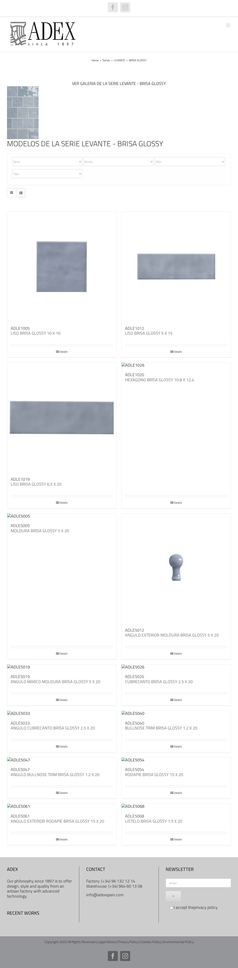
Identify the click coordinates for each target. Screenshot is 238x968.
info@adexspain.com (105, 895)
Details (63, 352)
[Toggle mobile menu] (228, 25)
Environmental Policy (178, 941)
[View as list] (20, 192)
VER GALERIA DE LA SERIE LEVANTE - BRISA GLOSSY (119, 83)
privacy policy (206, 907)
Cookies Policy (150, 941)
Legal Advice (107, 941)
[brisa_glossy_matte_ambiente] (23, 88)
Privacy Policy (128, 941)
